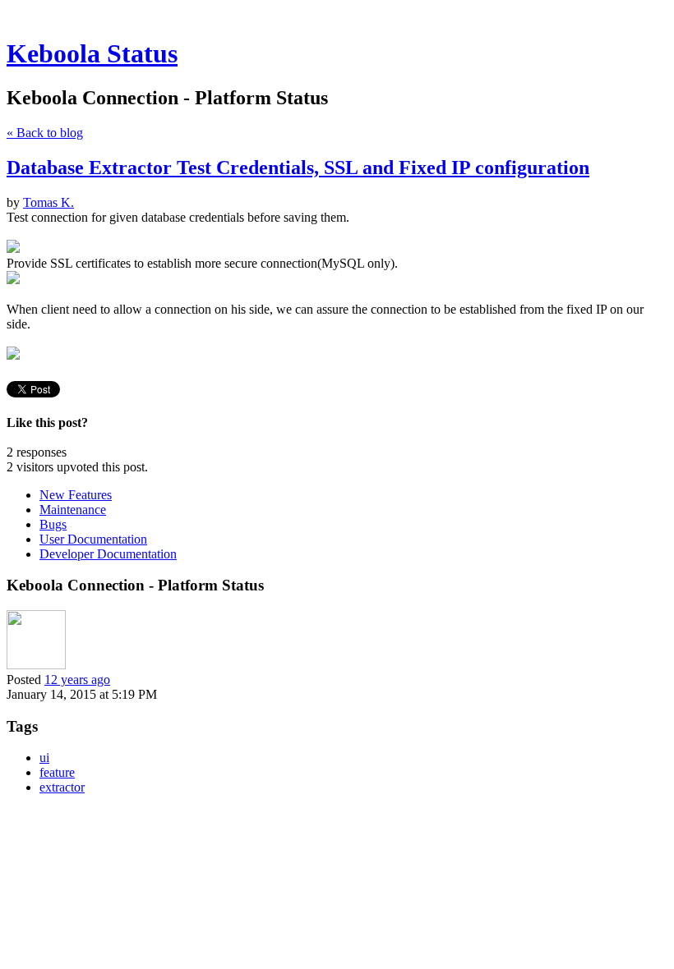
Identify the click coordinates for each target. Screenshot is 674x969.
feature (57, 772)
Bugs (53, 524)
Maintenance (72, 510)
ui (44, 758)
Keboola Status (92, 53)
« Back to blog (45, 133)
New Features (75, 495)
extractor (62, 787)
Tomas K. (48, 202)
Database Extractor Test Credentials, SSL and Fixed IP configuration (298, 167)
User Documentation (93, 539)
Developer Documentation (108, 554)
